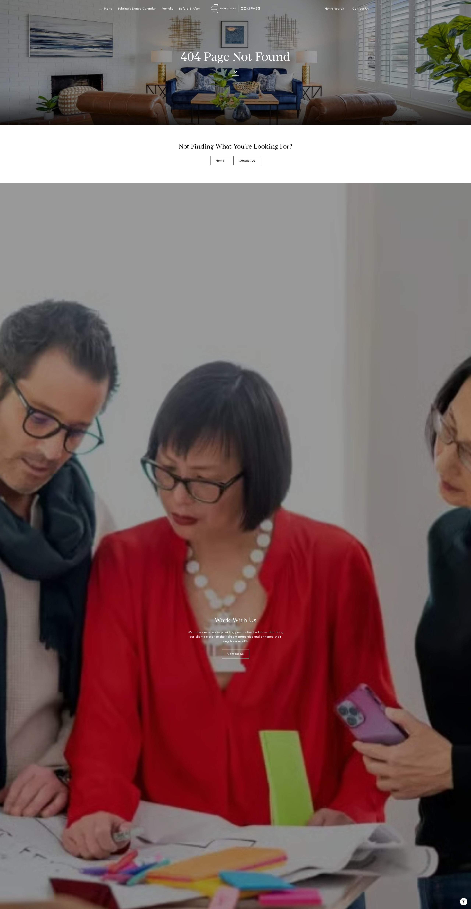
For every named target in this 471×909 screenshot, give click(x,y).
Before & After (189, 8)
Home (220, 160)
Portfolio (167, 8)
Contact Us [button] (247, 160)
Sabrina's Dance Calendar (137, 8)
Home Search (334, 8)
